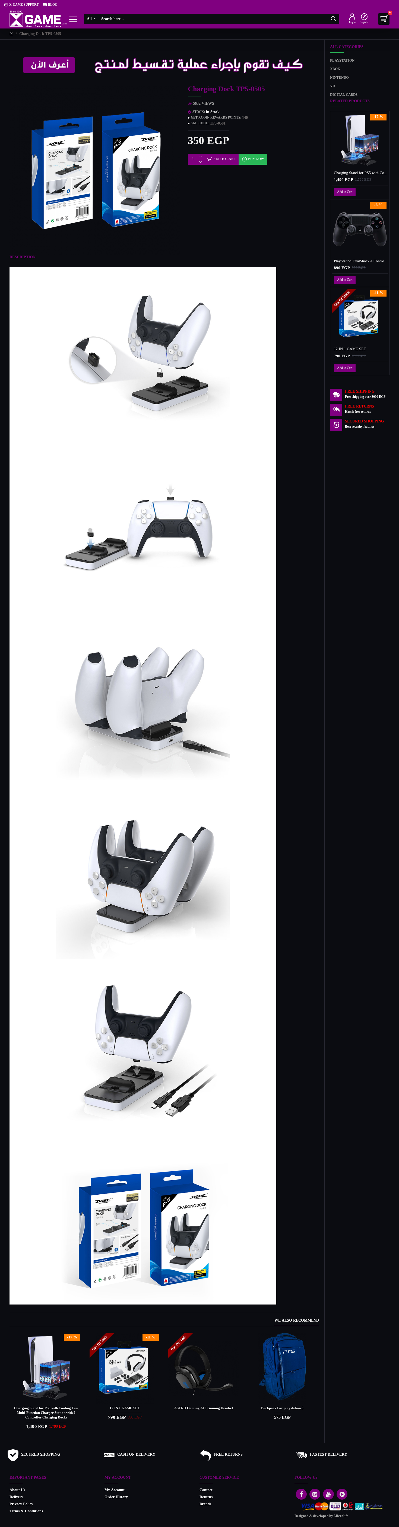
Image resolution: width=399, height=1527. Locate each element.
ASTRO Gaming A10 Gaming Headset (203, 1408)
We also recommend (296, 1321)
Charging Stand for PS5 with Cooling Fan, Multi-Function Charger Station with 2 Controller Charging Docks (46, 1413)
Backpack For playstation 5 (282, 1408)
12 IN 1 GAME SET (125, 1408)
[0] (383, 19)
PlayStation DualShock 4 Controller (361, 261)
